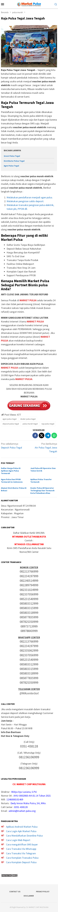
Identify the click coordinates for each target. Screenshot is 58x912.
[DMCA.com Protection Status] (9, 875)
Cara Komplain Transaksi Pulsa (22, 857)
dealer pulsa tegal (27, 419)
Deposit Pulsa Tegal (11, 445)
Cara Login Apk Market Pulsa (21, 831)
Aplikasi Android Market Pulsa (21, 826)
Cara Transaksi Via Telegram (21, 853)
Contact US (14, 891)
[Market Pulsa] (29, 4)
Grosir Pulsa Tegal (12, 156)
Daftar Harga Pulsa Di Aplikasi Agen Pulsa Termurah (11, 471)
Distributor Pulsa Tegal (14, 161)
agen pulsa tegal (9, 419)
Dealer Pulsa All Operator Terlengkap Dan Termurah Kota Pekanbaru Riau (42, 490)
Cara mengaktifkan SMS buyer (22, 844)
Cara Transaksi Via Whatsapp (21, 848)
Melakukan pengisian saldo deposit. (25, 201)
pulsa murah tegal (30, 423)
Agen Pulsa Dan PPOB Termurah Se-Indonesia (12, 480)
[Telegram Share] (48, 435)
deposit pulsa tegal (11, 423)
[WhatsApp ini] (54, 435)
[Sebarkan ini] (35, 435)
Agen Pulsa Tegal (11, 166)
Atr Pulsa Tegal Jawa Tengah (46, 447)
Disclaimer (29, 896)
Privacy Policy (42, 891)
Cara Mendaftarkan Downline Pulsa (24, 835)
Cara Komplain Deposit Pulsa (21, 862)
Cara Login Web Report (18, 840)
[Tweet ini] (41, 435)
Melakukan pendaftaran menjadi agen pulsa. (30, 197)
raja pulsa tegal (47, 423)
